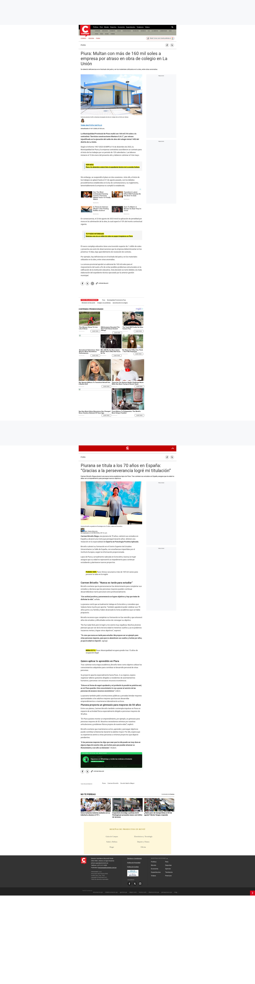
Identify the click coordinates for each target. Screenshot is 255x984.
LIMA (170, 30)
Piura (83, 45)
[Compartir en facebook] (167, 45)
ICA (149, 30)
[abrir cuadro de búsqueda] (172, 27)
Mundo (106, 27)
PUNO (101, 33)
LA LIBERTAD (155, 30)
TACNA (107, 33)
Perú (101, 27)
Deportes (113, 27)
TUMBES (113, 33)
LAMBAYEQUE (163, 30)
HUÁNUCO (143, 30)
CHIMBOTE (112, 30)
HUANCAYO (136, 30)
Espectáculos (130, 27)
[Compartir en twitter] (172, 45)
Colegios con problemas (104, 303)
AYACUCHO (105, 30)
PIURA (96, 33)
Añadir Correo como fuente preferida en (160, 38)
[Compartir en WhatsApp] (92, 283)
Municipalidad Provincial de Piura (116, 300)
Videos (147, 27)
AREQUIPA (97, 30)
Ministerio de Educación (88, 303)
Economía (121, 27)
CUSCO (119, 30)
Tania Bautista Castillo (91, 125)
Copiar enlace (103, 283)
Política (95, 27)
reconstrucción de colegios (120, 303)
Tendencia (140, 27)
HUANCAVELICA (127, 30)
